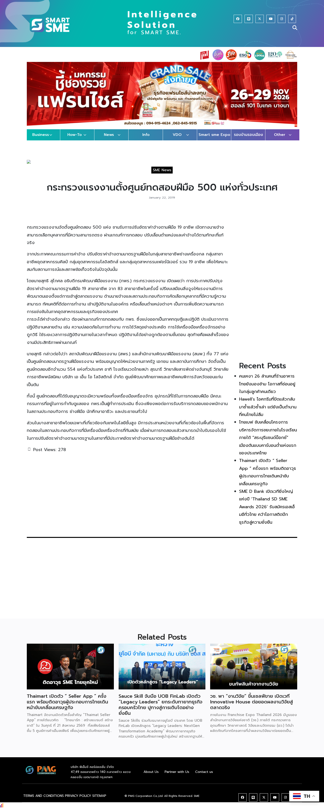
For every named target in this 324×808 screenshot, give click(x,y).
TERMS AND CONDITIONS (43, 795)
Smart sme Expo (214, 135)
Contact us (204, 771)
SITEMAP (99, 795)
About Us (151, 771)
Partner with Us (177, 771)
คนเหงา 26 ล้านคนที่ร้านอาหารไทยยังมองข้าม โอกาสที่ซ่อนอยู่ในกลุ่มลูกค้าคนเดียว (267, 384)
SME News (162, 170)
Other (279, 135)
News (109, 135)
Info (146, 135)
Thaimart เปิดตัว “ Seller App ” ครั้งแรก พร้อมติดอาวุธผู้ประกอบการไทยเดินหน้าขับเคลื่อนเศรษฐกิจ (67, 702)
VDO (177, 135)
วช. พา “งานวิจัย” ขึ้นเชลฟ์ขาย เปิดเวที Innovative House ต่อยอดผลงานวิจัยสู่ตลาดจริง (251, 702)
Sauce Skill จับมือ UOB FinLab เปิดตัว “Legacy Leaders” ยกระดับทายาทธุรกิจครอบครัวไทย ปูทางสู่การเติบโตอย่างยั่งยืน (160, 705)
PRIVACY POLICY (78, 795)
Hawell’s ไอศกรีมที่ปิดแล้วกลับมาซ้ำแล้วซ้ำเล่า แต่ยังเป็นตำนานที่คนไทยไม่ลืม (267, 407)
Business (40, 135)
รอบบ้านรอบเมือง (248, 135)
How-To (74, 135)
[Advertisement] (268, 283)
